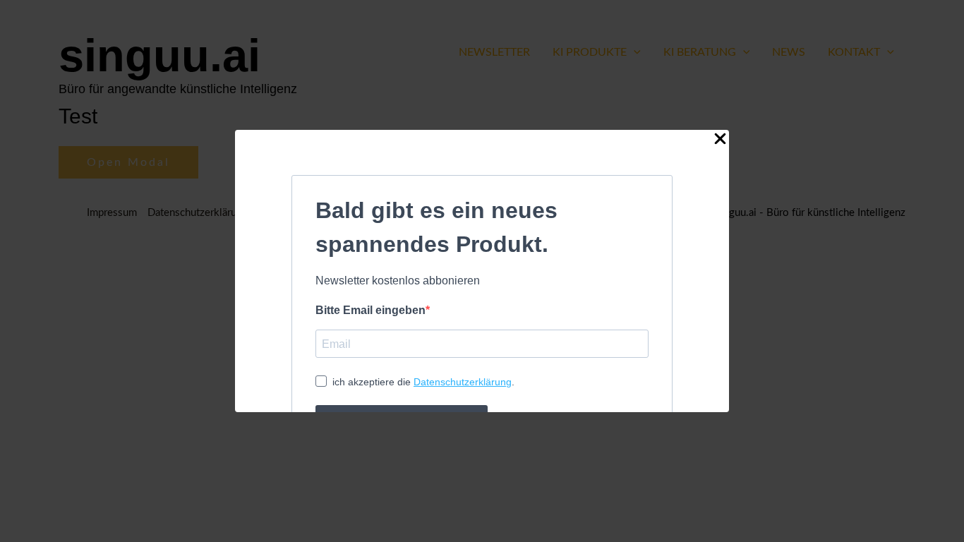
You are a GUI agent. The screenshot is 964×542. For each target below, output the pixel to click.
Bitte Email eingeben (370, 310)
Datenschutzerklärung (463, 381)
